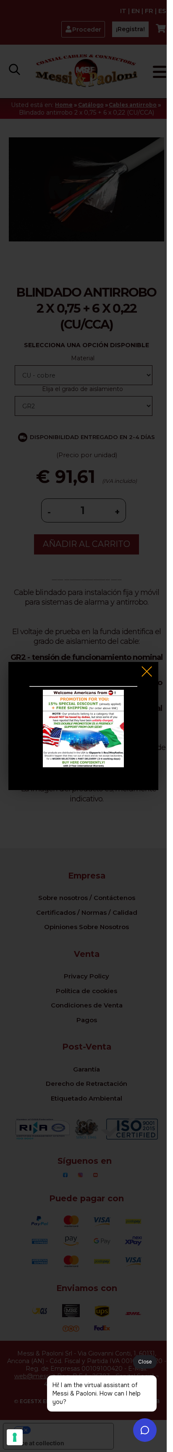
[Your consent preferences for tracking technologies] (15, 1437)
